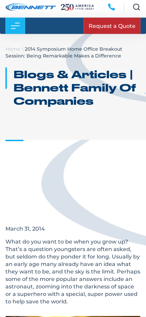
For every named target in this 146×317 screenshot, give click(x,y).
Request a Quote (112, 29)
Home (12, 49)
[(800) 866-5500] (111, 10)
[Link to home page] (30, 10)
